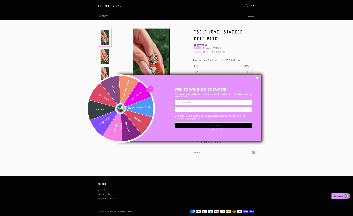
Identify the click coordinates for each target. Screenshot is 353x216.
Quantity (245, 66)
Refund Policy (104, 194)
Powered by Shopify (125, 212)
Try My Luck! (213, 125)
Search (101, 189)
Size (196, 66)
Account (251, 16)
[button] (201, 44)
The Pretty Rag (109, 5)
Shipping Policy (105, 198)
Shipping (198, 52)
